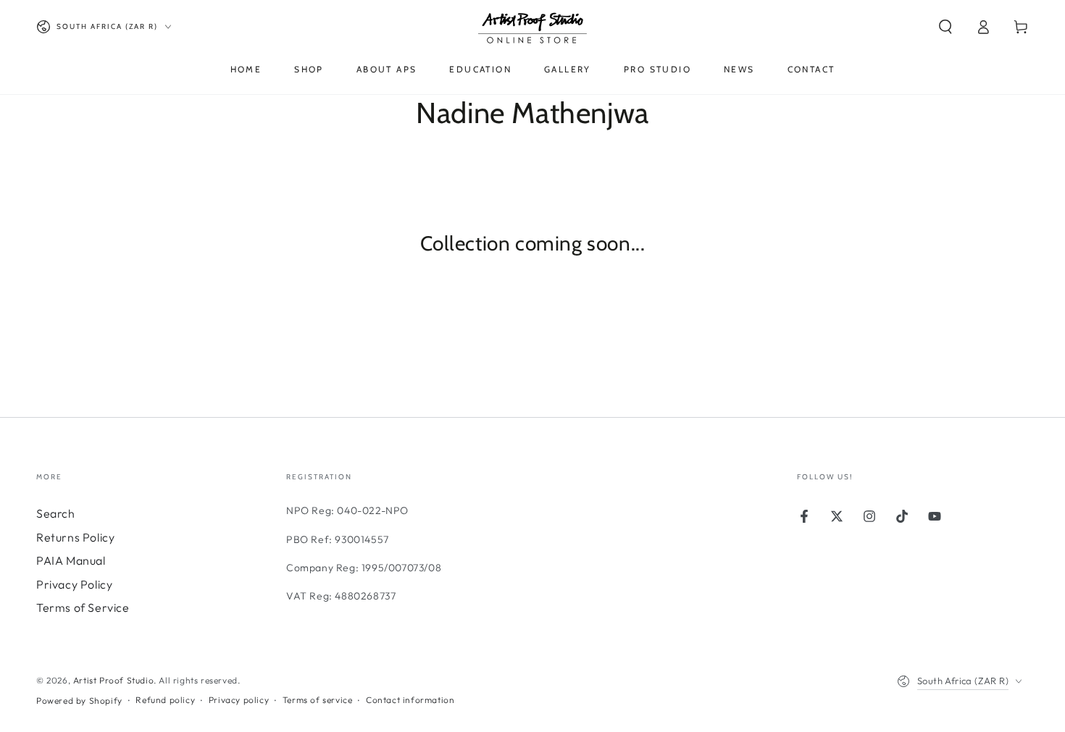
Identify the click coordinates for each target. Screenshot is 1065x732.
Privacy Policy (74, 584)
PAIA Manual (71, 560)
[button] (945, 27)
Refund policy (165, 699)
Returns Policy (75, 537)
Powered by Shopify (79, 700)
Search (55, 513)
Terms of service (318, 699)
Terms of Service (83, 607)
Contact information (410, 699)
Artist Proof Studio (113, 680)
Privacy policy (239, 699)
